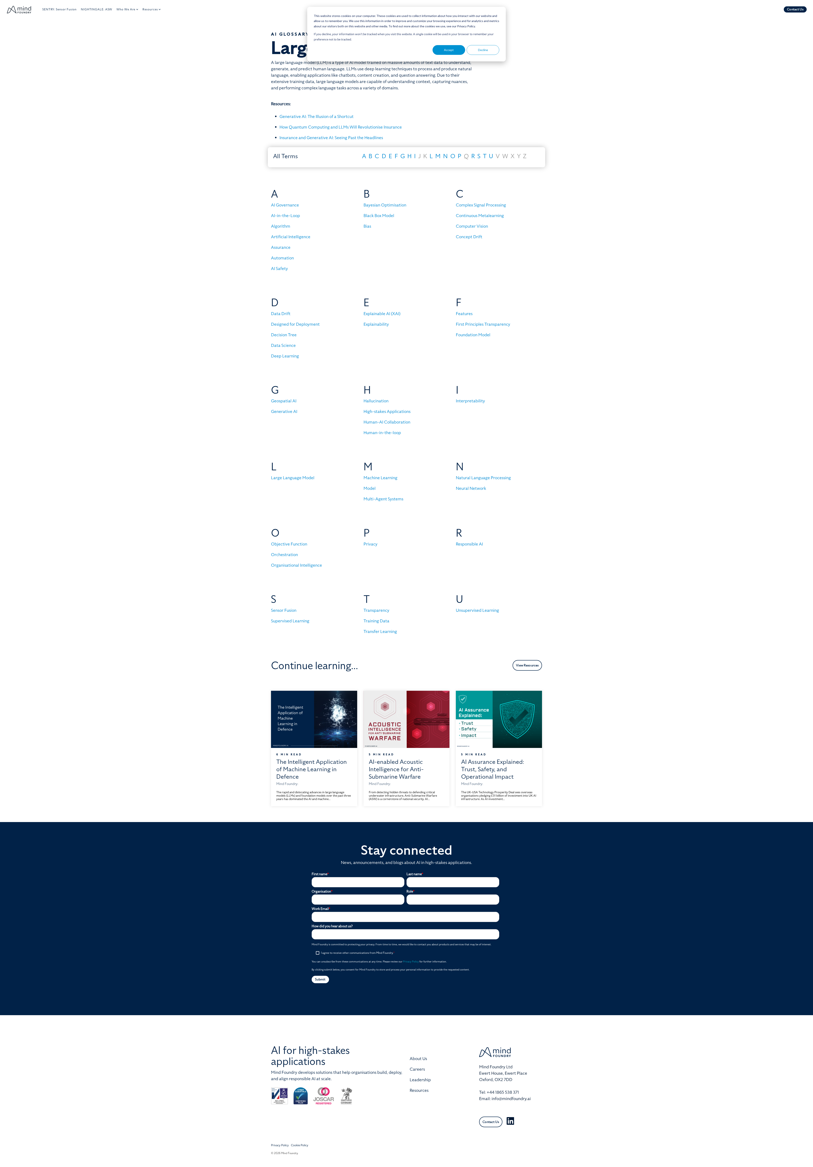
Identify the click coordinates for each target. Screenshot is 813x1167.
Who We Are (125, 9)
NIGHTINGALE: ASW (96, 9)
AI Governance (285, 205)
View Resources (527, 665)
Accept (449, 50)
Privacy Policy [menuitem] (280, 1145)
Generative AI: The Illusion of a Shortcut (316, 116)
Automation (282, 258)
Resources (150, 9)
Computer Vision (472, 226)
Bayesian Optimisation (385, 205)
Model (370, 488)
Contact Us (795, 9)
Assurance (280, 247)
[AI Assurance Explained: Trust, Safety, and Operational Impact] (499, 719)
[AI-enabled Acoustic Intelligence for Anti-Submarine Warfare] (407, 719)
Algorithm (280, 226)
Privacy (370, 544)
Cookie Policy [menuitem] (299, 1145)
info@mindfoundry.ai (511, 1099)
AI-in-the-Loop (285, 216)
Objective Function (289, 544)
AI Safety (279, 268)
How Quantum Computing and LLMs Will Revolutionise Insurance (340, 127)
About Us (418, 1059)
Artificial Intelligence (290, 237)
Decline (483, 50)
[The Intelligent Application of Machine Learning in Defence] (314, 719)
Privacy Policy (411, 961)
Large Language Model (292, 478)
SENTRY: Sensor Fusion (59, 9)
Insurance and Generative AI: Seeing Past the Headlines (331, 138)
